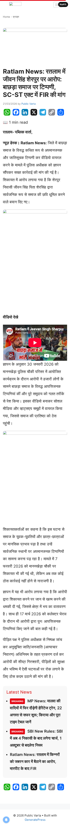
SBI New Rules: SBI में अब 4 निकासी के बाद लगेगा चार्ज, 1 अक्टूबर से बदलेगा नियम (36, 738)
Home (6, 16)
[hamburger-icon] (57, 5)
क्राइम (16, 16)
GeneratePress (35, 820)
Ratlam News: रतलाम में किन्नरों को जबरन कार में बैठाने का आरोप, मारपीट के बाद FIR (35, 761)
